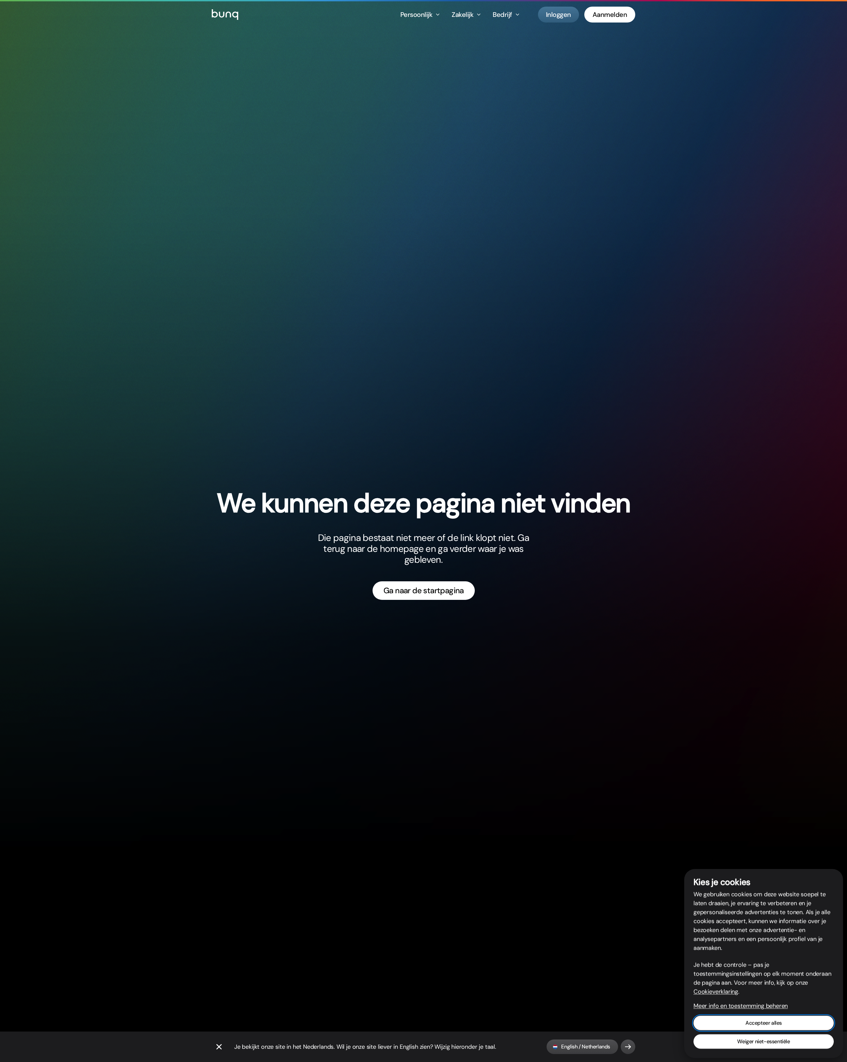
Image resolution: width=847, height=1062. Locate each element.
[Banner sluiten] (219, 1046)
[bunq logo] (225, 14)
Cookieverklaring (715, 991)
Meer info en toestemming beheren (740, 1006)
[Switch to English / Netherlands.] (628, 1046)
